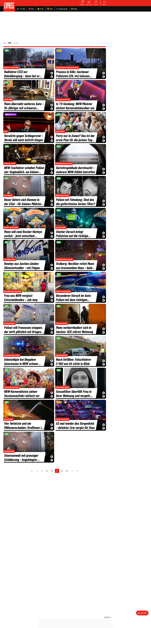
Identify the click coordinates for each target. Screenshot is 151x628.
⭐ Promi (40, 9)
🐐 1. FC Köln (21, 9)
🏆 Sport (50, 9)
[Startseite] (4, 43)
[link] (9, 6)
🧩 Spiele (74, 9)
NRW (9, 43)
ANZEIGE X (107, 617)
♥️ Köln (31, 9)
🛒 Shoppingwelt (61, 9)
